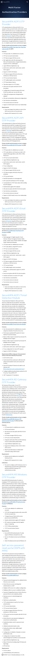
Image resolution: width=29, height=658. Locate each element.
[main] (14, 9)
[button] (1, 2)
